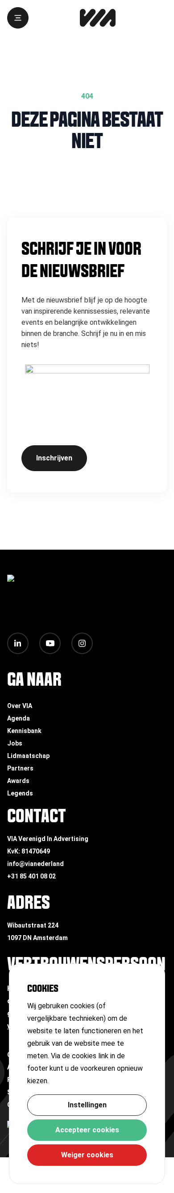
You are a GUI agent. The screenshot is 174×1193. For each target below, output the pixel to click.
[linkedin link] (18, 643)
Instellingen (87, 1105)
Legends (20, 793)
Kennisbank (24, 730)
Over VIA (19, 705)
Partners (20, 768)
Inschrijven (54, 458)
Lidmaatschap (28, 755)
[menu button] (18, 18)
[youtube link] (50, 643)
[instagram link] (82, 643)
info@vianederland (35, 863)
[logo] (98, 17)
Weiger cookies (87, 1155)
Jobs (14, 743)
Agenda (18, 718)
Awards (18, 780)
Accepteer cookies (87, 1130)
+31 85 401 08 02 (31, 876)
